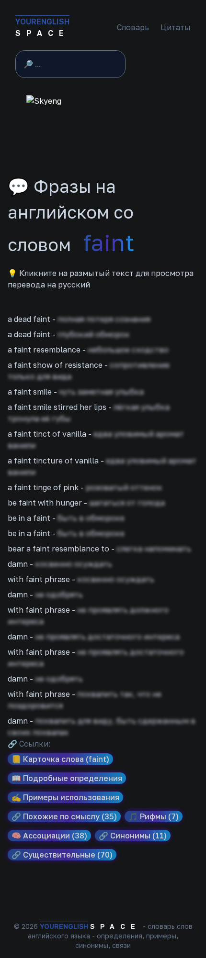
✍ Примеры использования (65, 797)
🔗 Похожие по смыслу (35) (64, 816)
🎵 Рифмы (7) (153, 816)
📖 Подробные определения (66, 778)
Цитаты (175, 27)
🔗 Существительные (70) (62, 854)
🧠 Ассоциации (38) (49, 835)
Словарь (133, 27)
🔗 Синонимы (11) (133, 835)
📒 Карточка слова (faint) (60, 759)
